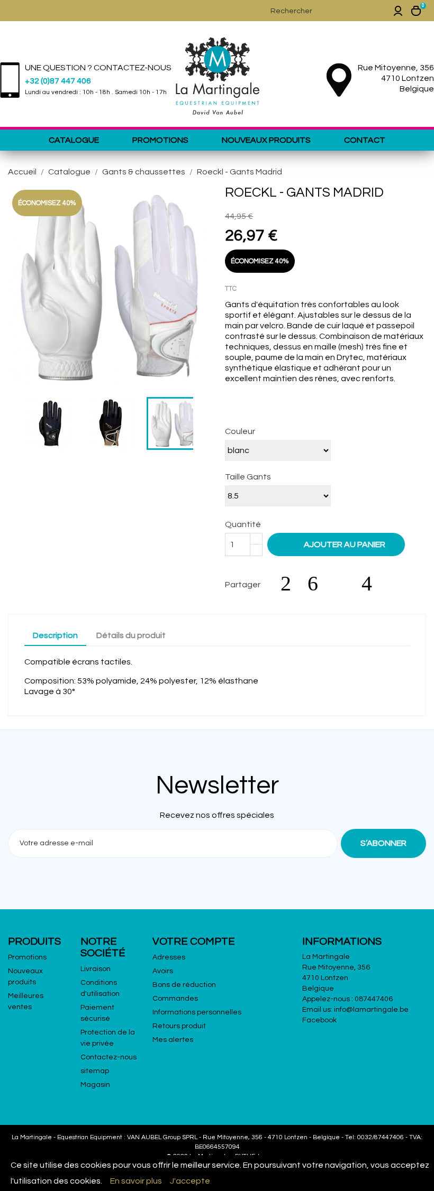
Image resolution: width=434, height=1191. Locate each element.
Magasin (95, 1084)
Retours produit (179, 1026)
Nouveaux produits (266, 140)
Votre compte (193, 941)
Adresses (168, 957)
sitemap (94, 1071)
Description (55, 635)
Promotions (160, 140)
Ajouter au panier (337, 544)
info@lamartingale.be (371, 1009)
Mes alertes (172, 1040)
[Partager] (291, 583)
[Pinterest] (372, 583)
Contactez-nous (108, 1057)
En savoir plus (136, 1181)
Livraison (95, 969)
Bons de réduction (184, 985)
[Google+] (345, 583)
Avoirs (162, 971)
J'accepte (190, 1181)
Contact (364, 140)
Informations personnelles (196, 1012)
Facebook (319, 1020)
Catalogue (74, 140)
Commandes (175, 998)
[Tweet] (318, 583)
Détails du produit (131, 635)
